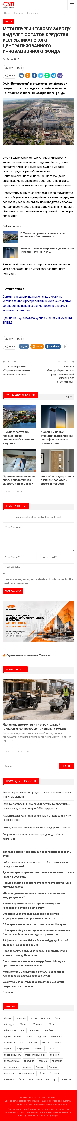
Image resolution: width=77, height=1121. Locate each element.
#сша (42, 1073)
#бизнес (23, 1024)
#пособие (57, 1061)
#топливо (9, 1079)
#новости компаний (35, 1055)
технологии (65, 1079)
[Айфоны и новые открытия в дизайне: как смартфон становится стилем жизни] (10, 252)
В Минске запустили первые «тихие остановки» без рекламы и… (43, 234)
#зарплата (9, 1042)
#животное (56, 1036)
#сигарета (9, 1073)
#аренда (45, 1018)
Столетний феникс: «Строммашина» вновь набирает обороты (17, 370)
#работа (27, 1067)
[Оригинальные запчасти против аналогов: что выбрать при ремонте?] (19, 460)
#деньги (42, 1036)
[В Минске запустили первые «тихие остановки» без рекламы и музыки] (10, 237)
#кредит (8, 1049)
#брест (51, 1024)
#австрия (21, 1018)
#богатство (38, 1024)
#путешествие (11, 1067)
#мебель (38, 1049)
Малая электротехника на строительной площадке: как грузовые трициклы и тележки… (36, 726)
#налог (51, 1049)
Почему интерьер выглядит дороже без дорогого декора (36, 827)
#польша (42, 1061)
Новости (8, 21)
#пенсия (54, 1055)
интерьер (50, 1079)
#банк (57, 1018)
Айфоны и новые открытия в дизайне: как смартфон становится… (47, 250)
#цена (21, 1079)
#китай (45, 1042)
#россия (53, 1067)
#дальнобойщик (12, 1036)
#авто (34, 1018)
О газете (8, 992)
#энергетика (35, 1079)
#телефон (54, 1073)
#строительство (27, 1073)
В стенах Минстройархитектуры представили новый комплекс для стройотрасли (60, 374)
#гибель (49, 1030)
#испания (32, 1042)
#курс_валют (23, 1049)
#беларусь (9, 1024)
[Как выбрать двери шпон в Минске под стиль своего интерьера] (57, 460)
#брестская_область (14, 1030)
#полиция (29, 1061)
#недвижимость (12, 1055)
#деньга (29, 1036)
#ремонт (40, 1067)
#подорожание (12, 1061)
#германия (35, 1030)
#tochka (8, 1018)
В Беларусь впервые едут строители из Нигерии (34, 924)
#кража (57, 1042)
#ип (21, 1042)
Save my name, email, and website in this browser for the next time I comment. (38, 581)
